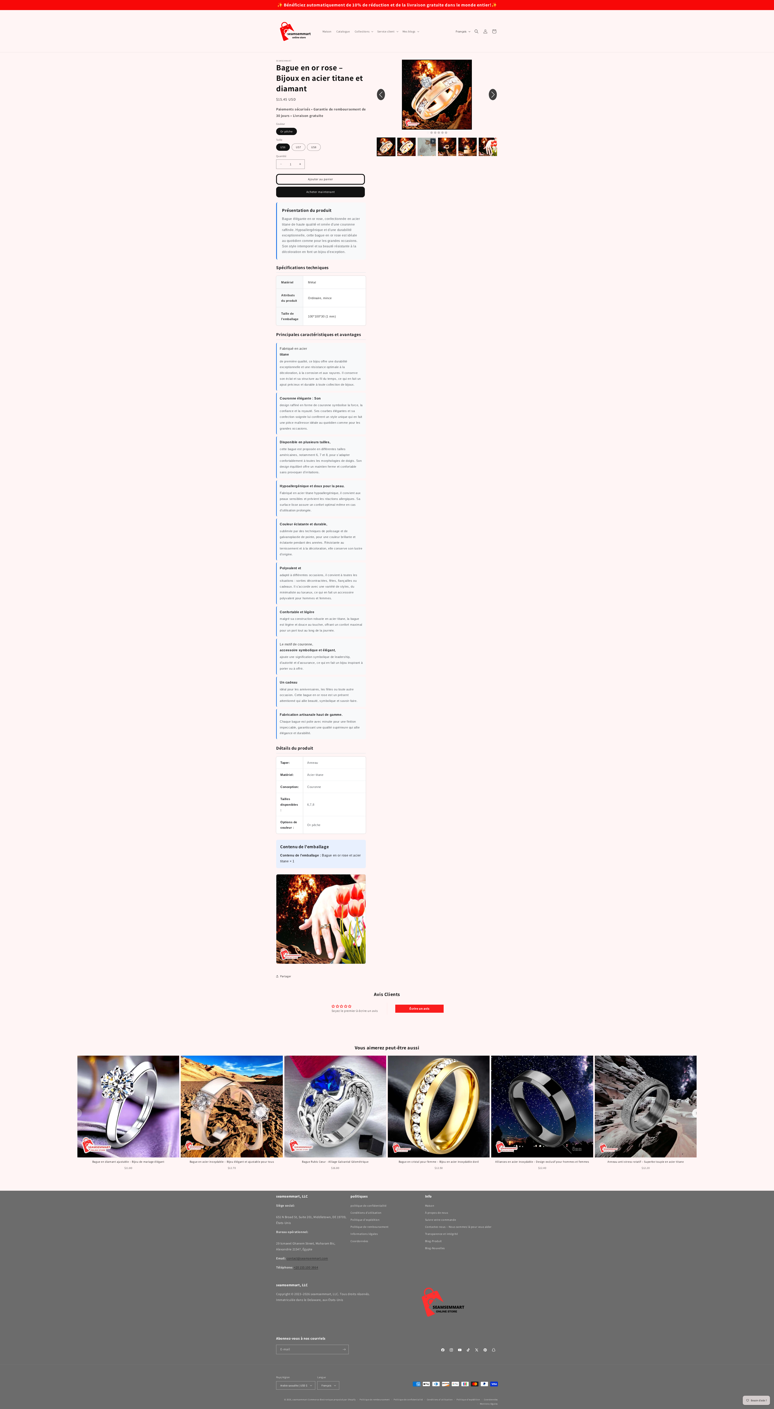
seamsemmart (300, 1399)
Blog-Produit (433, 1241)
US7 (298, 147)
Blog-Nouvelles (435, 1248)
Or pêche (286, 131)
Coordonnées (359, 1241)
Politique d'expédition (365, 1220)
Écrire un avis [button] (419, 1008)
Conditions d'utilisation (366, 1212)
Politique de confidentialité (408, 1399)
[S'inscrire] (344, 1349)
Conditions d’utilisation (440, 1399)
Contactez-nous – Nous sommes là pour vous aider (458, 1227)
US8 (313, 147)
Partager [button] (285, 976)
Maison (429, 1205)
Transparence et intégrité (441, 1234)
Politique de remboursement (370, 1227)
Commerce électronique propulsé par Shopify (332, 1399)
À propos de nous (436, 1212)
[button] (363, 31)
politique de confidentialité (368, 1205)
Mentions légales (489, 1403)
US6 (283, 147)
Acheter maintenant (320, 192)
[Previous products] (77, 1113)
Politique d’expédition (468, 1399)
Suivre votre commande (440, 1220)
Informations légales (364, 1234)
